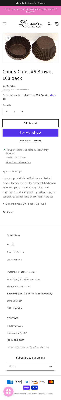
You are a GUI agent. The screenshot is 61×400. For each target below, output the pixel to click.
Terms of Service (16, 252)
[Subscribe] (50, 366)
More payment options (30, 140)
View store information (18, 161)
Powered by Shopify (45, 393)
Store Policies (14, 259)
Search (10, 244)
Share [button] (9, 212)
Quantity (7, 105)
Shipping (6, 89)
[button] (4, 24)
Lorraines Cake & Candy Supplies (26, 393)
